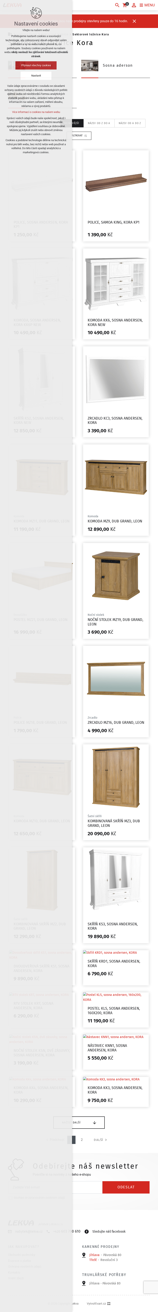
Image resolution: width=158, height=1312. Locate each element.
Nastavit (36, 75)
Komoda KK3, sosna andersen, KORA (115, 1090)
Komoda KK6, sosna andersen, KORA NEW (115, 322)
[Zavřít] (134, 21)
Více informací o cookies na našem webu (36, 112)
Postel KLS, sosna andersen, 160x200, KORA (114, 1010)
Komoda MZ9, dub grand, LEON (115, 521)
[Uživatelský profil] (134, 5)
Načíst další (71, 1122)
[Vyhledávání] (117, 5)
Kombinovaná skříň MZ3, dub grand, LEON (114, 823)
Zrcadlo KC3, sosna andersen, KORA (115, 420)
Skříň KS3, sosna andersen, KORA (113, 926)
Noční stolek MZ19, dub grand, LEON (115, 622)
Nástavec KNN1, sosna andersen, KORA (107, 1048)
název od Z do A (99, 123)
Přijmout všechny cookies (36, 65)
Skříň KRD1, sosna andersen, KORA (114, 963)
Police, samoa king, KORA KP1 (113, 222)
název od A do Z (130, 123)
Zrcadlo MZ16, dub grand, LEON (116, 722)
